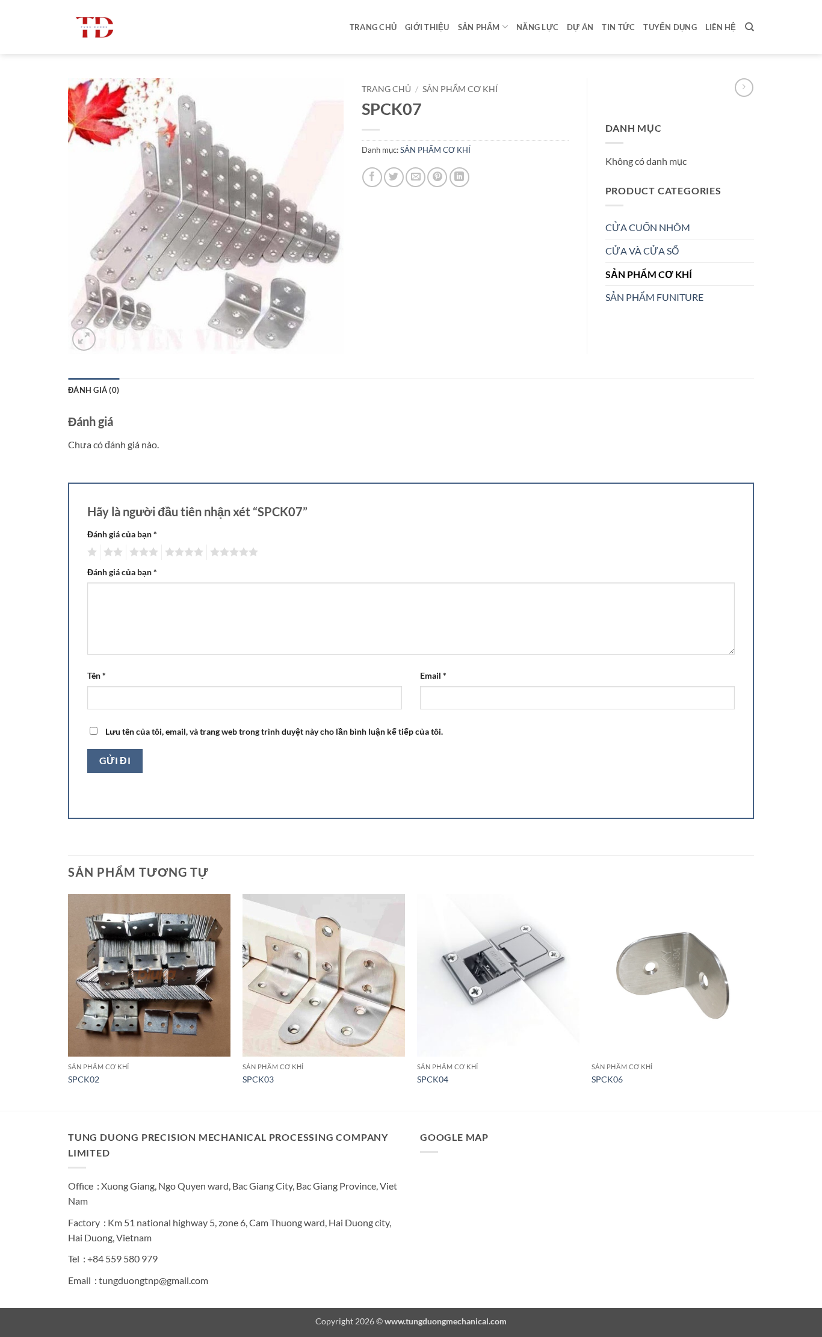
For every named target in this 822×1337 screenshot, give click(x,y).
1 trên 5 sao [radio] (90, 552)
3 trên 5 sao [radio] (142, 552)
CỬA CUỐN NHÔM (647, 227)
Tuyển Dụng (670, 27)
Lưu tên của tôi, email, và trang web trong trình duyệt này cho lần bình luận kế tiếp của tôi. (274, 731)
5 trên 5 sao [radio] (232, 552)
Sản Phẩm (479, 27)
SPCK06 (607, 1079)
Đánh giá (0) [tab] (93, 390)
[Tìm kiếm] (749, 27)
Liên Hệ (721, 27)
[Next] (753, 1001)
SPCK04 (432, 1079)
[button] (84, 339)
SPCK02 (83, 1079)
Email (433, 675)
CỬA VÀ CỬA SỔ (642, 250)
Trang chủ (373, 27)
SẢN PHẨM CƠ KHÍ (460, 89)
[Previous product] (744, 87)
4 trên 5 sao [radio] (182, 552)
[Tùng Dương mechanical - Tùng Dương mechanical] (128, 27)
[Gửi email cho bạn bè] (415, 177)
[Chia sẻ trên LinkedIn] (459, 177)
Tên (96, 675)
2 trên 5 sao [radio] (111, 552)
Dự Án (580, 27)
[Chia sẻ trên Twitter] (394, 177)
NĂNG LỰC (537, 27)
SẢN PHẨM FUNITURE (654, 297)
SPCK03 (258, 1079)
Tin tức (618, 27)
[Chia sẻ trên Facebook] (372, 177)
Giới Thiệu (427, 27)
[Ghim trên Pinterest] (437, 177)
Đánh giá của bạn (122, 534)
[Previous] (69, 1001)
